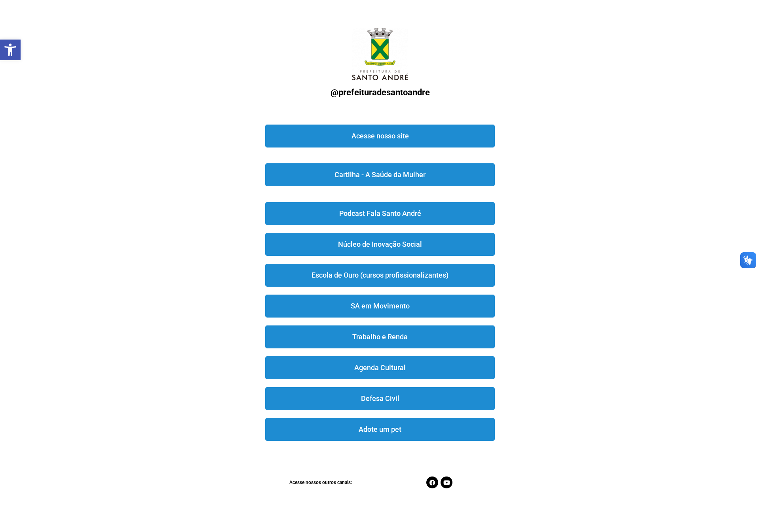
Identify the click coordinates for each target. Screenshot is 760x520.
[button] (10, 50)
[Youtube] (446, 482)
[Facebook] (432, 482)
